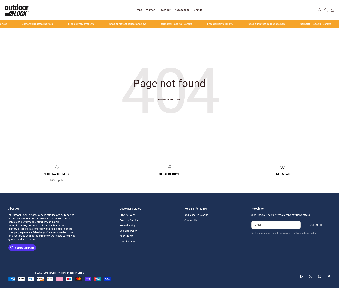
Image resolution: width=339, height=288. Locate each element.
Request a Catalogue (196, 215)
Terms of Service (129, 220)
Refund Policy (127, 225)
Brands (198, 10)
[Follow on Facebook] (301, 276)
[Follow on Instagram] (319, 276)
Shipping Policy (128, 230)
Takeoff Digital (77, 273)
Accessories (182, 10)
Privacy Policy (127, 215)
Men (139, 10)
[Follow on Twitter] (310, 276)
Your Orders (126, 236)
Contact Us (190, 220)
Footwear (164, 10)
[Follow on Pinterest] (329, 276)
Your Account (127, 241)
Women (150, 10)
